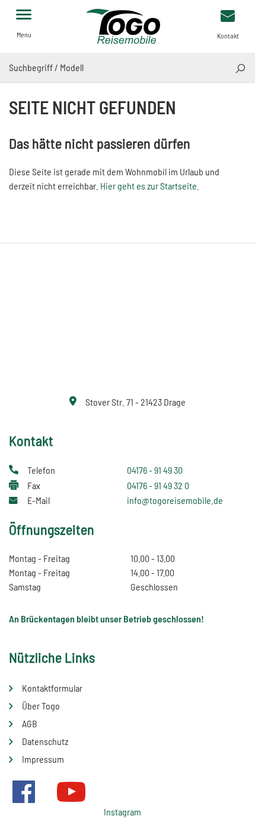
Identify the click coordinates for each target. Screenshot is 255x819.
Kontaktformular (52, 687)
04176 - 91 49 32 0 (158, 485)
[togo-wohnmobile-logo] (127, 25)
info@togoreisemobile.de (175, 500)
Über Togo (41, 705)
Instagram (122, 811)
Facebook (24, 792)
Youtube (71, 792)
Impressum (43, 759)
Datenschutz (45, 741)
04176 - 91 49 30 (155, 470)
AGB (29, 723)
